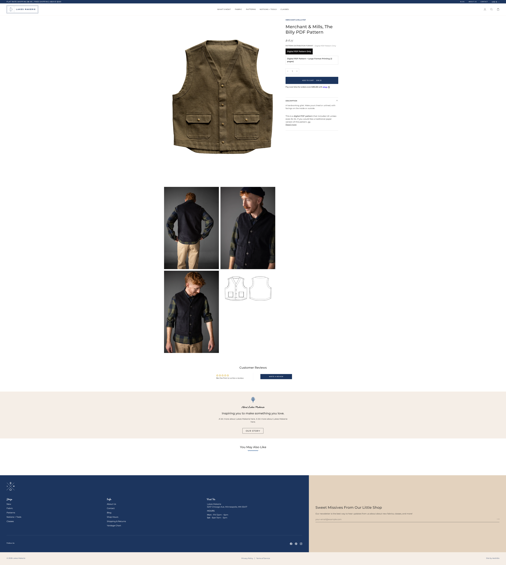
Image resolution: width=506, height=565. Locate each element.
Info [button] (109, 499)
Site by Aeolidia (492, 558)
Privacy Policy (247, 558)
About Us (111, 504)
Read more (291, 124)
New (9, 504)
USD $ (494, 2)
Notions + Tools (14, 517)
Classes (10, 521)
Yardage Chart (114, 525)
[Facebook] (291, 544)
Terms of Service (263, 558)
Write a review (276, 376)
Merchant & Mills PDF (296, 20)
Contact (111, 508)
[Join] (497, 519)
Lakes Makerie (19, 558)
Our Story (253, 431)
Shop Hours (112, 517)
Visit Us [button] (211, 499)
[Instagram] (301, 544)
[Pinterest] (296, 544)
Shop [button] (9, 499)
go (309, 122)
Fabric (10, 508)
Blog (109, 512)
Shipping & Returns (116, 521)
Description (291, 101)
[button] (224, 9)
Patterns (11, 512)
